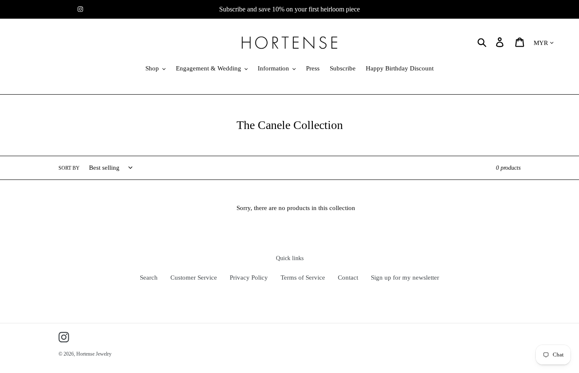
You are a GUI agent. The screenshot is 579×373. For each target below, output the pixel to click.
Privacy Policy (249, 277)
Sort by (69, 168)
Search (149, 277)
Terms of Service (303, 277)
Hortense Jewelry (93, 354)
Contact (348, 277)
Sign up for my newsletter (405, 277)
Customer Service (193, 277)
